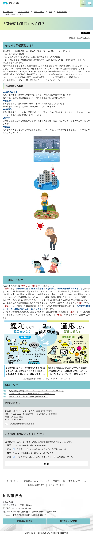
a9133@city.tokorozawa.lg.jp (21, 424)
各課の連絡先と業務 (36, 485)
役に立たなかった (59, 449)
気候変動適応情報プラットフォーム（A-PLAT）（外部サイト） (36, 391)
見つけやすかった (24, 457)
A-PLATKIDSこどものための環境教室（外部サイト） (32, 394)
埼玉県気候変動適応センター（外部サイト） (28, 397)
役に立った (21, 449)
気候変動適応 (62, 12)
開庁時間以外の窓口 (68, 521)
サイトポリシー (13, 481)
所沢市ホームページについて (36, 481)
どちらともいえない (39, 449)
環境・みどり (39, 12)
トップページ (8, 12)
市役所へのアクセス (77, 481)
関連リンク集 (59, 481)
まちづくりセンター (57, 485)
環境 (50, 12)
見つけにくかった (65, 457)
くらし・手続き (23, 12)
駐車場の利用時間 (24, 521)
